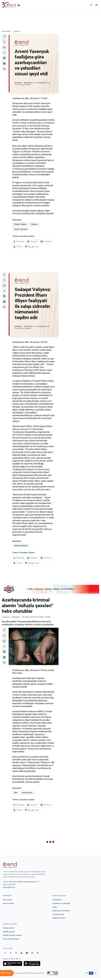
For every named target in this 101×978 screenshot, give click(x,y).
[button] (4, 36)
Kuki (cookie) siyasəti (11, 939)
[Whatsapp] (5, 953)
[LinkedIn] (32, 953)
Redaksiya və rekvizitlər (61, 903)
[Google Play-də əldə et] (32, 963)
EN (87, 973)
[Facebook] (10, 953)
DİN (15, 793)
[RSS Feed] (37, 953)
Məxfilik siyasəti (9, 932)
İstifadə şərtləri (8, 928)
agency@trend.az (9, 887)
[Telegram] (27, 953)
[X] (16, 953)
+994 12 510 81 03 (9, 884)
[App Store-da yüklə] (12, 963)
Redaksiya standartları (61, 911)
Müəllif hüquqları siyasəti (12, 935)
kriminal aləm (27, 793)
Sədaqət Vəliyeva (20, 546)
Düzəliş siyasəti (58, 914)
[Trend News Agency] (10, 865)
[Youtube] (21, 953)
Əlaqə (54, 907)
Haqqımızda (57, 900)
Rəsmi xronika (8, 903)
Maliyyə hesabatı (58, 918)
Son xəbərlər (7, 900)
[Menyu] (96, 4)
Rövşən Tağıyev (20, 224)
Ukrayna (34, 224)
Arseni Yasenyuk (20, 229)
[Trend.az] (11, 5)
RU (96, 973)
